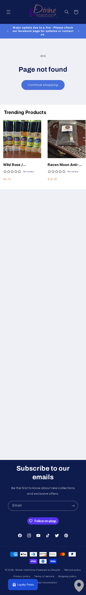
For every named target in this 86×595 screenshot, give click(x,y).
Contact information (45, 583)
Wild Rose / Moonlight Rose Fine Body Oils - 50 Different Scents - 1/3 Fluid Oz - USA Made (22, 165)
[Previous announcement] (7, 31)
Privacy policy (21, 576)
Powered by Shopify (48, 570)
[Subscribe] (73, 506)
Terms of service (44, 576)
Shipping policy (67, 576)
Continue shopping (43, 84)
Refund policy (72, 570)
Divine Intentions (25, 570)
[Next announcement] (78, 31)
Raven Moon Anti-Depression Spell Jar (66, 165)
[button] (8, 12)
